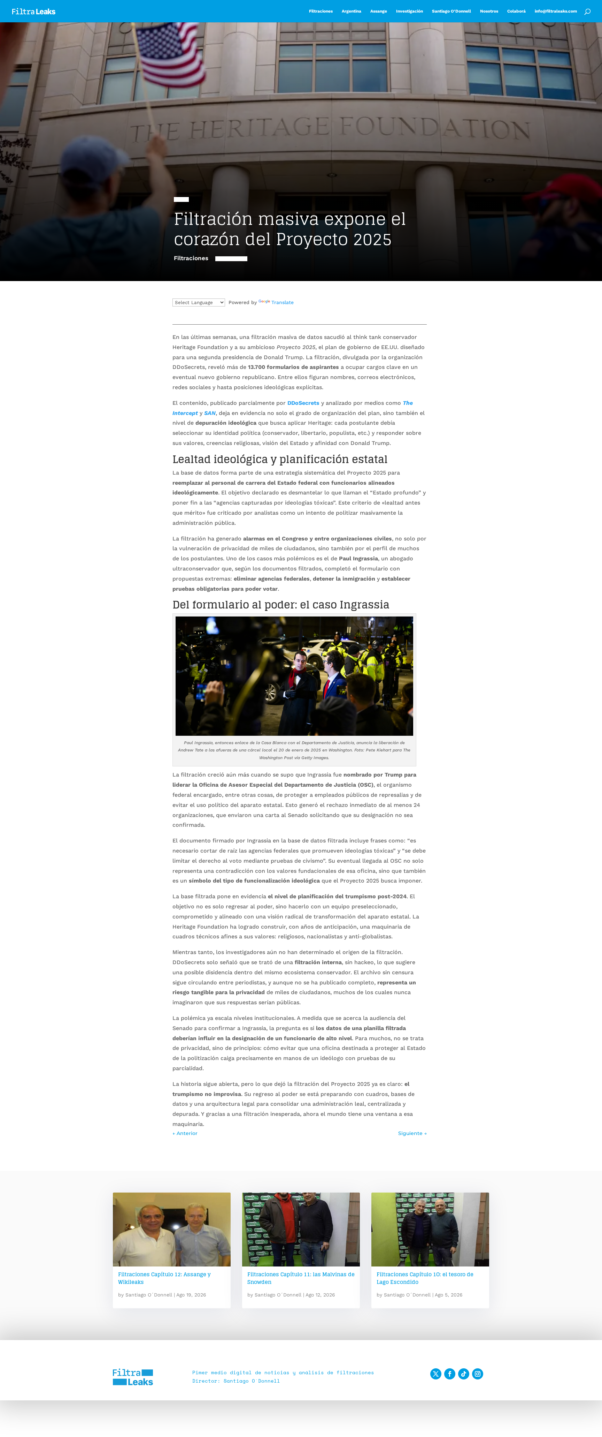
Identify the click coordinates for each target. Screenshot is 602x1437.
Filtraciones (321, 11)
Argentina (351, 11)
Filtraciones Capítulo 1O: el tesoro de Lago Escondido (425, 1278)
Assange (378, 11)
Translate (282, 302)
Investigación (409, 11)
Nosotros (489, 11)
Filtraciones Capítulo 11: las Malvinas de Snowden (301, 1278)
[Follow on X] (435, 1373)
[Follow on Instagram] (477, 1373)
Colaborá (516, 11)
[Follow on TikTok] (463, 1373)
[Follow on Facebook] (449, 1373)
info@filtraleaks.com (556, 11)
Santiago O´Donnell (148, 1295)
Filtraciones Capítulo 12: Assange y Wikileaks (164, 1278)
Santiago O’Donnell (451, 11)
